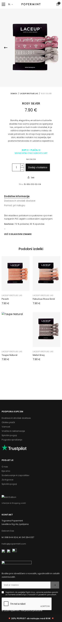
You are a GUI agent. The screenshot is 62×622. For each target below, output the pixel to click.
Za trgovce (7, 479)
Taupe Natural (9, 355)
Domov (14, 93)
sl (9, 4)
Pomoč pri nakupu (14, 205)
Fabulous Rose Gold (44, 299)
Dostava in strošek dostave (19, 200)
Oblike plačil (8, 422)
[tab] (31, 196)
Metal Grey (39, 355)
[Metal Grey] (47, 329)
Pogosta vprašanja (12, 439)
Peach (5, 299)
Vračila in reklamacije (13, 431)
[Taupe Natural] (15, 329)
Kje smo (6, 471)
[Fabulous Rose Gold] (47, 273)
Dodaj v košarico (37, 167)
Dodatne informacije (17, 196)
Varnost (6, 426)
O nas (5, 466)
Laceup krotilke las (29, 93)
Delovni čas (8, 530)
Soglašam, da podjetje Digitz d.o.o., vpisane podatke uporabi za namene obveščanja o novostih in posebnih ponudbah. (31, 593)
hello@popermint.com (14, 543)
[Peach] (15, 273)
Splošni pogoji (9, 435)
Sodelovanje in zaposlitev (15, 475)
